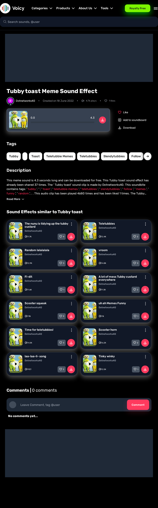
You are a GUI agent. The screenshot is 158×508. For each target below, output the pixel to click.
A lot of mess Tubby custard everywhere (118, 278)
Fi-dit (28, 276)
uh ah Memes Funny (112, 303)
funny (11, 193)
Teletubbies (107, 223)
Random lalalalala (37, 250)
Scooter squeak (35, 303)
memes (141, 189)
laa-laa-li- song (35, 356)
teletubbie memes (59, 156)
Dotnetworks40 (33, 231)
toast (35, 156)
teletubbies (88, 156)
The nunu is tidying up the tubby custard (46, 225)
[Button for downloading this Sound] (71, 237)
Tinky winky (107, 356)
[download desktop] (102, 120)
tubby (13, 156)
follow (136, 156)
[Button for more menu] (71, 224)
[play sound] (18, 120)
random (23, 193)
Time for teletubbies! (39, 329)
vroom (103, 250)
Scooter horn (108, 329)
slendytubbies (114, 156)
